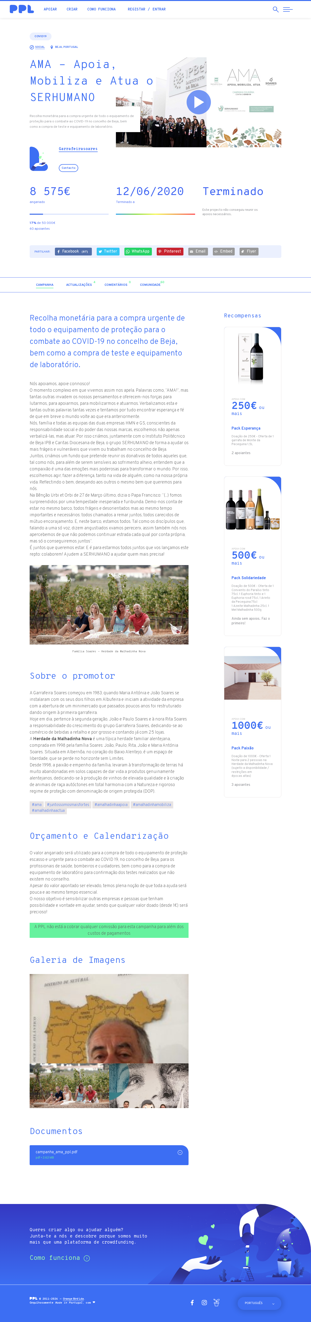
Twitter (110, 251)
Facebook (75, 251)
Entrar (159, 9)
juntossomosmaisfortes (68, 805)
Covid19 (41, 36)
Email (201, 251)
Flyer (251, 251)
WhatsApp (140, 251)
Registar (136, 9)
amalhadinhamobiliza (152, 805)
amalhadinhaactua (48, 810)
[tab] (45, 285)
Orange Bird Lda (73, 1299)
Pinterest (172, 251)
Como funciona (101, 9)
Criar (72, 9)
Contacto (68, 168)
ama (37, 805)
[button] (240, 285)
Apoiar (50, 9)
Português (254, 1303)
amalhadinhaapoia (111, 805)
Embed (226, 251)
